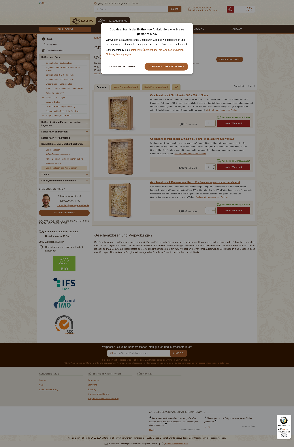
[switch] (284, 435)
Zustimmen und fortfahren (166, 66)
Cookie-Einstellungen (120, 66)
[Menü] (289, 417)
